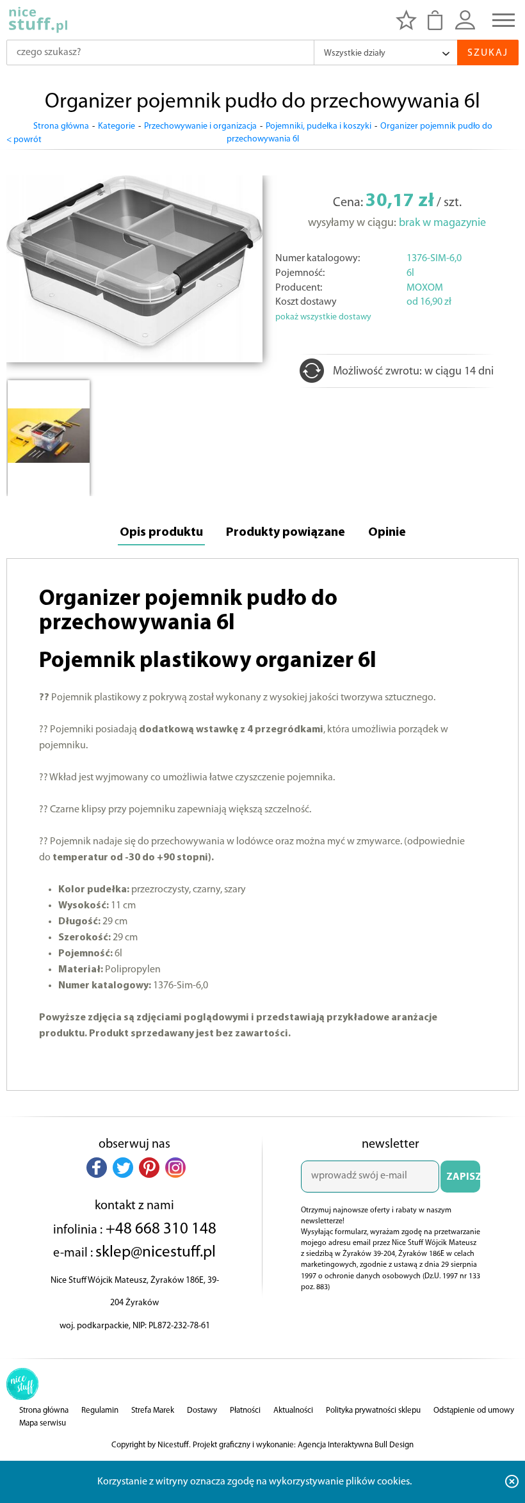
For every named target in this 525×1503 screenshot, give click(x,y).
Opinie (387, 532)
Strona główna (61, 126)
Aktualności (293, 1410)
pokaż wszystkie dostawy (323, 317)
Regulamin (99, 1410)
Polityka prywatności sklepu (373, 1410)
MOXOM (425, 288)
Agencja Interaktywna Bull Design (356, 1445)
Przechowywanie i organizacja (200, 126)
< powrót (24, 140)
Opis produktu (161, 532)
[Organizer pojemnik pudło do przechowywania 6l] (134, 360)
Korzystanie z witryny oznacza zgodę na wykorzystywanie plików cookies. (254, 1482)
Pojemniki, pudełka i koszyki (318, 126)
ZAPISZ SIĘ (463, 1182)
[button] (96, 1167)
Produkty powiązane (285, 532)
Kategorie (116, 126)
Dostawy (202, 1410)
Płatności (245, 1410)
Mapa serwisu (42, 1423)
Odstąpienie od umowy (473, 1410)
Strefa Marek (152, 1410)
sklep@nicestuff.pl (155, 1252)
